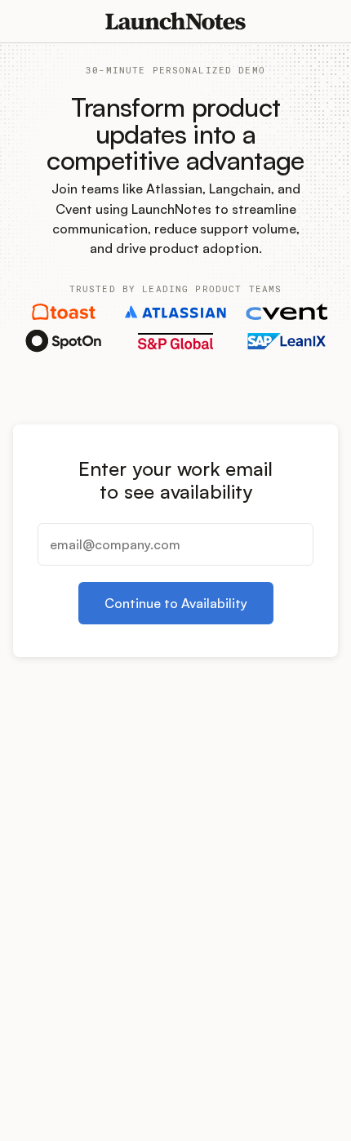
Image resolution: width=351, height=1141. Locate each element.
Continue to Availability (175, 603)
